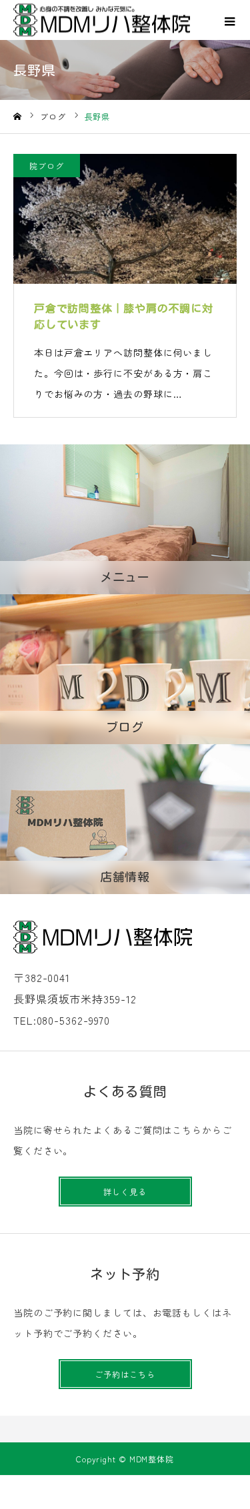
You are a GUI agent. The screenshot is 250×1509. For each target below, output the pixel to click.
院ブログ (46, 165)
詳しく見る (125, 1191)
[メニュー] (230, 20)
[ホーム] (17, 117)
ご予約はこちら (125, 1374)
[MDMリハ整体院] (101, 20)
